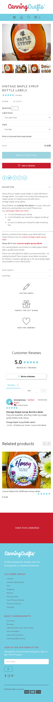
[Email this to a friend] (24, 177)
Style (4, 124)
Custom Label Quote (15, 582)
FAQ (8, 585)
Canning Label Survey (16, 638)
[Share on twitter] (9, 177)
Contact (10, 578)
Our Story (11, 620)
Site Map (10, 607)
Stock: (5, 101)
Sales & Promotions (15, 635)
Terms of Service (14, 603)
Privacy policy (12, 596)
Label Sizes (7, 113)
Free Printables (13, 631)
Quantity (6, 108)
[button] (26, 165)
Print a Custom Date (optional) (16, 136)
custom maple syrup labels (29, 243)
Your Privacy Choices (15, 600)
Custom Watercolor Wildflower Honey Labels (21, 491)
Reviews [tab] (11, 385)
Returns (10, 593)
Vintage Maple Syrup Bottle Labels (20, 422)
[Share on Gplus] (19, 177)
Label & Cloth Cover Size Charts (20, 627)
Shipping (6, 276)
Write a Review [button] (28, 376)
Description (8, 187)
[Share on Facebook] (4, 177)
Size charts (8, 270)
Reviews (10, 624)
